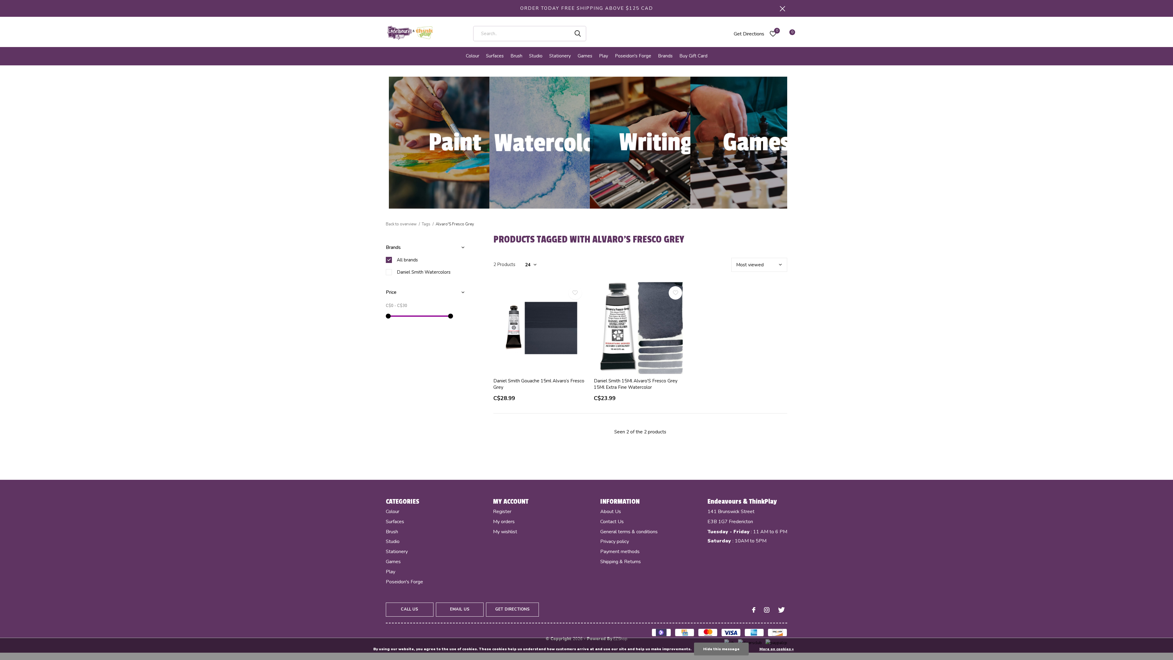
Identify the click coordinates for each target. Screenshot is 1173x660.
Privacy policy (614, 541)
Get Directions (749, 34)
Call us (409, 609)
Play (603, 56)
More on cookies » (776, 649)
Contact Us (612, 521)
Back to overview (401, 224)
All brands (407, 260)
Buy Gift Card (693, 56)
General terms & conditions (629, 531)
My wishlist (505, 531)
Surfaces (495, 56)
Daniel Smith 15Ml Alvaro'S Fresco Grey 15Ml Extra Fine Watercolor (636, 384)
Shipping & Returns (620, 561)
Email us (460, 609)
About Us (610, 511)
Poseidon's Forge (633, 56)
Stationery (560, 56)
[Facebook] (753, 610)
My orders (504, 521)
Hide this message (721, 649)
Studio (536, 56)
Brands (665, 56)
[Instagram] (766, 610)
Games (585, 56)
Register (502, 511)
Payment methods (620, 551)
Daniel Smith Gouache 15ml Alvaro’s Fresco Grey (538, 384)
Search (577, 33)
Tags (426, 224)
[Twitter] (781, 610)
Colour (472, 56)
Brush (516, 56)
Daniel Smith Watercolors (424, 272)
